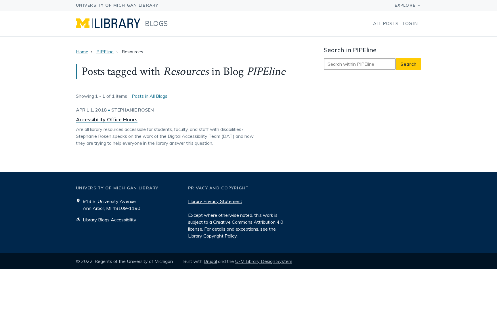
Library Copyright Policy (212, 236)
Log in (410, 23)
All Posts (385, 23)
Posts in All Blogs (149, 96)
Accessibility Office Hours (106, 119)
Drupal (210, 261)
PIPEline (105, 51)
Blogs (156, 23)
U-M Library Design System (263, 261)
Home (82, 51)
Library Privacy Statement (215, 201)
